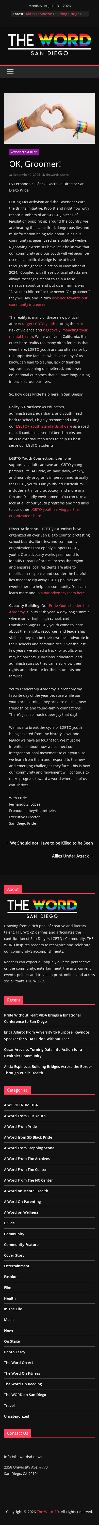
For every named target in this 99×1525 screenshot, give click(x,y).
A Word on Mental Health (26, 1190)
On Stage (12, 1341)
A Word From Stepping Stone (29, 1147)
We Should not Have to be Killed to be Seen (51, 843)
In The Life (13, 1308)
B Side (9, 1223)
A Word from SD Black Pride (28, 1137)
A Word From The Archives (27, 1158)
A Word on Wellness (21, 1212)
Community (14, 1233)
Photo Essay (14, 1351)
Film (7, 1287)
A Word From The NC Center (28, 1180)
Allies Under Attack (70, 856)
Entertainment (16, 1265)
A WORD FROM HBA (21, 1104)
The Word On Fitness (22, 1373)
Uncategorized (16, 1416)
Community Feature (21, 1244)
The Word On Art (18, 1362)
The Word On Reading (23, 1384)
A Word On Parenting (22, 1201)
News (8, 1330)
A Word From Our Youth (25, 1115)
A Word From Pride (24, 152)
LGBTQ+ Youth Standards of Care (44, 426)
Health (10, 1298)
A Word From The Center (25, 1169)
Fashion (11, 1276)
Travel (9, 1405)
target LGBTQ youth (38, 323)
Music (9, 1319)
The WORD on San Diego (25, 1394)
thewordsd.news (57, 174)
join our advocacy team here (61, 592)
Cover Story (14, 1255)
